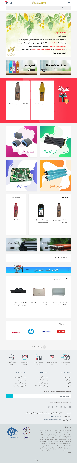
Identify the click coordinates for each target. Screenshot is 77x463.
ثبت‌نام (10, 396)
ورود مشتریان (67, 377)
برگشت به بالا (36, 347)
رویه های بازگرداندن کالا (41, 386)
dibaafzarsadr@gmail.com (52, 420)
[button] (12, 2)
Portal (33, 460)
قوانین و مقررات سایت (19, 386)
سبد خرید (68, 380)
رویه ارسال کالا (44, 380)
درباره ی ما (68, 386)
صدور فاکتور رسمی (20, 377)
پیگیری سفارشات (43, 383)
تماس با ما (68, 383)
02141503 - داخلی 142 (54, 416)
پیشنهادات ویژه (21, 380)
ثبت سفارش (44, 377)
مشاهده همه (65, 109)
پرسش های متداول (20, 383)
